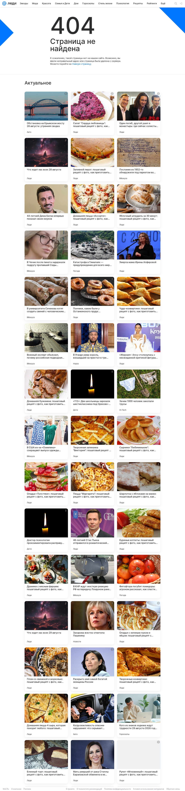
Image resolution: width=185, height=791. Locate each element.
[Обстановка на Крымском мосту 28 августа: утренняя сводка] (46, 113)
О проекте (70, 789)
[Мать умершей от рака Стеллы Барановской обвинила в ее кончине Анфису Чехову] (92, 761)
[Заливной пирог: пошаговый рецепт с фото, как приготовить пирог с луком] (92, 159)
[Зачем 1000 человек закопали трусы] (138, 391)
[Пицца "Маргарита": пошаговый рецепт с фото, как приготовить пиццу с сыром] (92, 484)
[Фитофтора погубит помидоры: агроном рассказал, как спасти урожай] (138, 576)
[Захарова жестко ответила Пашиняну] (92, 623)
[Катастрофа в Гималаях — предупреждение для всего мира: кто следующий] (92, 252)
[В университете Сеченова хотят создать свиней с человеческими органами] (46, 298)
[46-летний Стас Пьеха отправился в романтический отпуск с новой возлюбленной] (92, 530)
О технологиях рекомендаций (89, 789)
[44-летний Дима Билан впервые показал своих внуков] (46, 206)
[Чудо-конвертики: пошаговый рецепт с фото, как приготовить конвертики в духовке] (138, 298)
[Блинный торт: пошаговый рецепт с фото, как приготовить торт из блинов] (46, 761)
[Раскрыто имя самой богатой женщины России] (92, 669)
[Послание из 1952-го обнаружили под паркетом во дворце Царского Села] (138, 159)
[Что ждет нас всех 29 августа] (46, 623)
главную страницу (81, 64)
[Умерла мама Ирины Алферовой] (138, 252)
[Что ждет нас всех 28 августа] (46, 159)
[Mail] (4, 3)
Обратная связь (173, 789)
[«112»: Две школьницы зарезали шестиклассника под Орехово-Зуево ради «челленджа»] (92, 391)
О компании (16, 789)
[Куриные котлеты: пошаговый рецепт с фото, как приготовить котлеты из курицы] (138, 530)
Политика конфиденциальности (117, 789)
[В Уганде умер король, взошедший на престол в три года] (92, 345)
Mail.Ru (6, 789)
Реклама (27, 789)
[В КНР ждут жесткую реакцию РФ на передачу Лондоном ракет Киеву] (92, 576)
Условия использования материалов (148, 789)
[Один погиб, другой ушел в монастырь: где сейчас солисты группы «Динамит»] (138, 113)
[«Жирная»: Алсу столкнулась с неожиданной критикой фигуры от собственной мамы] (138, 345)
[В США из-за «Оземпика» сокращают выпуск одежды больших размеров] (46, 437)
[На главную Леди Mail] (11, 3)
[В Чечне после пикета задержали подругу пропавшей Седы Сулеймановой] (46, 252)
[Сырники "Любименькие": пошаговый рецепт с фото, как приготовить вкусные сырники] (138, 437)
